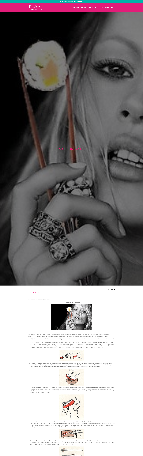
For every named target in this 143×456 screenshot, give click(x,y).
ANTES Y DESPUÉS (95, 7)
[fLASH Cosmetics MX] (36, 7)
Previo (107, 289)
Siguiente (112, 289)
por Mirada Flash (31, 299)
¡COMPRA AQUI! (79, 7)
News (34, 289)
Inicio (29, 289)
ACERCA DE (110, 7)
